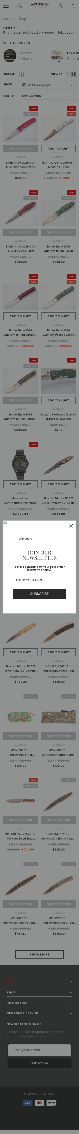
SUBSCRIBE (39, 593)
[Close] (71, 525)
